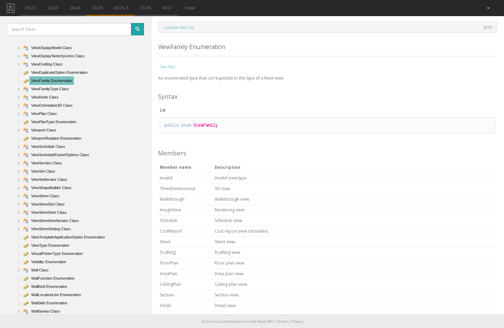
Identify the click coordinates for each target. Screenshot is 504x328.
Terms (282, 321)
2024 (75, 7)
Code (190, 7)
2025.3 (121, 7)
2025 (97, 7)
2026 (145, 7)
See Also (167, 67)
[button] (488, 8)
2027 (167, 7)
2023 (53, 7)
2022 (30, 7)
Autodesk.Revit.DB (179, 27)
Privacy (297, 321)
